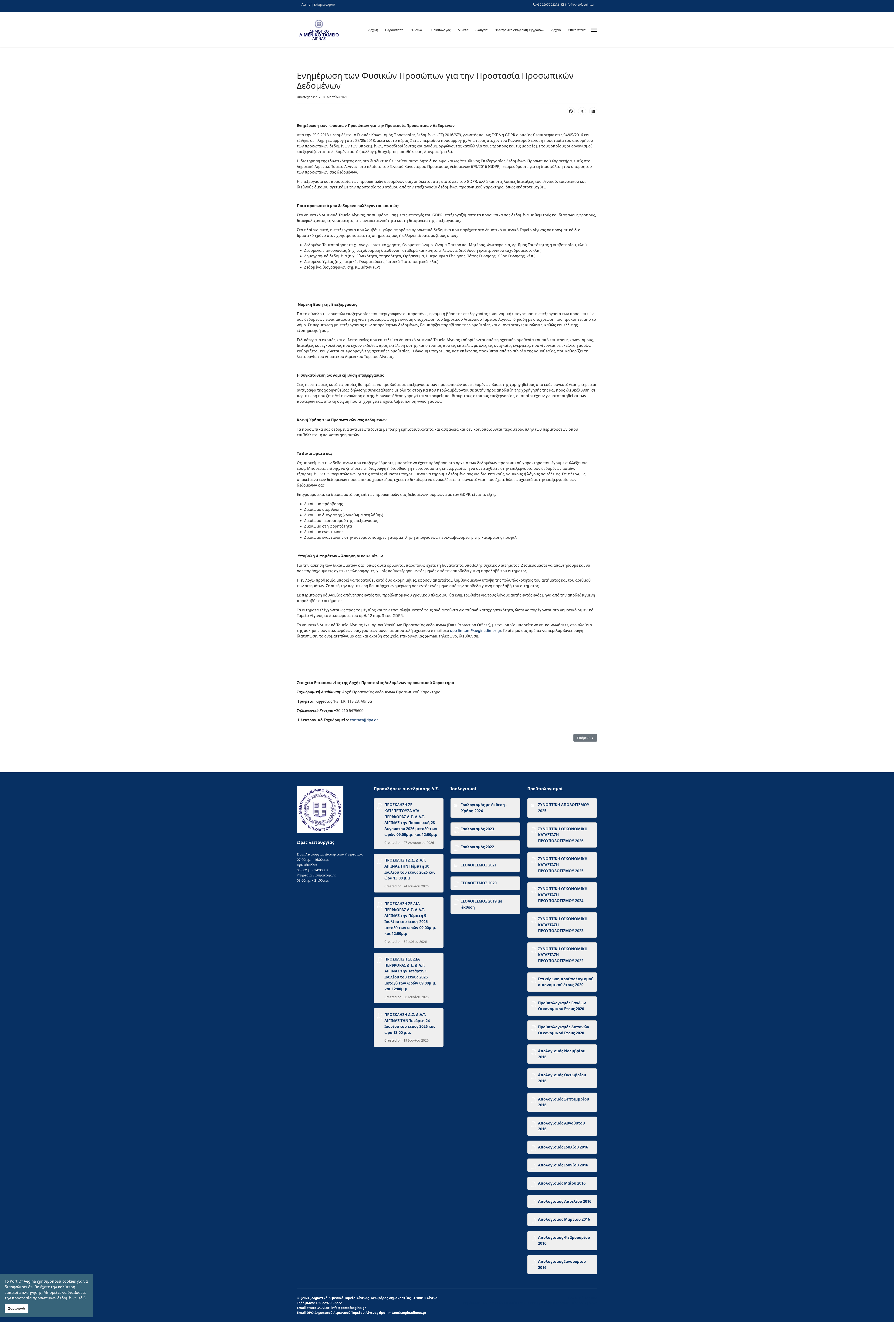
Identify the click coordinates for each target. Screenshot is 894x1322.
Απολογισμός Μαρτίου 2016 (564, 1219)
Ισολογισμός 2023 (477, 828)
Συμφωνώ (16, 1308)
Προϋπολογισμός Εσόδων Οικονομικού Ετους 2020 (562, 1006)
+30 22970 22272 (547, 5)
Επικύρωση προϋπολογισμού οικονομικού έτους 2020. (565, 982)
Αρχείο (556, 30)
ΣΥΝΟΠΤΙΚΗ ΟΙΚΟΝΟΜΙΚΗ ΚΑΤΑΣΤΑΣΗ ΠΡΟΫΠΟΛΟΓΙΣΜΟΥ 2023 (562, 924)
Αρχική (373, 30)
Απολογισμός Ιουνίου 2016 (563, 1165)
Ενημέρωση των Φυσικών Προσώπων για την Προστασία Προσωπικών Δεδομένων (529, 1303)
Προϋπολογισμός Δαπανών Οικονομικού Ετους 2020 (563, 1030)
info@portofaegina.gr (580, 5)
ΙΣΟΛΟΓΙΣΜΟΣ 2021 (479, 865)
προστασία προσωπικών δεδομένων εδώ (49, 1298)
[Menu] (594, 29)
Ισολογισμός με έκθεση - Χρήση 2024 (484, 807)
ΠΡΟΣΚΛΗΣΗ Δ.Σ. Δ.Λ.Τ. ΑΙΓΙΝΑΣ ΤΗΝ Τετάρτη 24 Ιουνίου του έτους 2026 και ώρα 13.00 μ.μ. (409, 1023)
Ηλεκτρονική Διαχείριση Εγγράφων (519, 30)
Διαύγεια (481, 30)
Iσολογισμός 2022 (477, 846)
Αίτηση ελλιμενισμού (318, 4)
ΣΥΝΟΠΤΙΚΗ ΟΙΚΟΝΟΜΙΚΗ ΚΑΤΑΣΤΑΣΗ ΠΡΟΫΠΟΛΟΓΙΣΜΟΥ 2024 (562, 894)
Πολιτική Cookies (582, 1298)
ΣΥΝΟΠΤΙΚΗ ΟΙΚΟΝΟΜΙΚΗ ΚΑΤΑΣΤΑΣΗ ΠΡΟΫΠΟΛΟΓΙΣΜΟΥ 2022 (562, 954)
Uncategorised (307, 97)
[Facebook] (571, 111)
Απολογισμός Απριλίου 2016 (564, 1201)
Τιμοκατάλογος (440, 30)
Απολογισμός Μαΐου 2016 (562, 1183)
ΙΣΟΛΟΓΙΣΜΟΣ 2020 (479, 883)
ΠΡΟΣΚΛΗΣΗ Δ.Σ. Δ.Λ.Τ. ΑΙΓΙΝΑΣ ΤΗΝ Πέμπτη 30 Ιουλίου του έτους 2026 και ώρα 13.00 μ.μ (409, 869)
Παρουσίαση (394, 30)
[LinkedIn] (593, 111)
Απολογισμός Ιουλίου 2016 (563, 1147)
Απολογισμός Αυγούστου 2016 (561, 1126)
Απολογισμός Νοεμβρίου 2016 (561, 1054)
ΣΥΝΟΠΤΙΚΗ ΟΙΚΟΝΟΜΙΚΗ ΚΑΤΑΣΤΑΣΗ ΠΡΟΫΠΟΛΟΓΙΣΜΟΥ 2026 (562, 834)
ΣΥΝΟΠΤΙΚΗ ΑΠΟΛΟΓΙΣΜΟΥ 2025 (563, 807)
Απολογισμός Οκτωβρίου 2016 (562, 1077)
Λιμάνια (463, 30)
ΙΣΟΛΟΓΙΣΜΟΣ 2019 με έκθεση (481, 904)
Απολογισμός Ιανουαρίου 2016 (562, 1264)
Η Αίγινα (416, 30)
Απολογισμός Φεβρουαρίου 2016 (564, 1240)
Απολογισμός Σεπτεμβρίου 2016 (563, 1102)
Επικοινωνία (577, 30)
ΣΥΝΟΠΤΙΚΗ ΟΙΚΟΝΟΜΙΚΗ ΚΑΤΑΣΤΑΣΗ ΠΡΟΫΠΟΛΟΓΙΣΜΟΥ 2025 (562, 864)
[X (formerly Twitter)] (582, 111)
